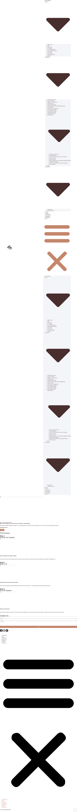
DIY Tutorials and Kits (51, 49)
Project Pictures (52, 164)
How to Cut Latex (53, 433)
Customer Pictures (50, 210)
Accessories (49, 52)
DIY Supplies (49, 48)
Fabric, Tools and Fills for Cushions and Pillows (59, 438)
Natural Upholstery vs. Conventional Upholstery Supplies (60, 160)
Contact (46, 213)
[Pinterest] (7, 630)
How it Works (47, 276)
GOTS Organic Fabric (51, 113)
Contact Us (4, 642)
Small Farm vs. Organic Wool (52, 108)
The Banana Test (50, 103)
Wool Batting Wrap (53, 155)
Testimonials (49, 209)
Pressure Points (50, 107)
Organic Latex (50, 44)
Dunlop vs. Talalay (50, 376)
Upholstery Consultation (54, 161)
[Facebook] (1, 630)
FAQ (31, 585)
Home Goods (49, 53)
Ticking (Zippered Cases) (52, 50)
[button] (57, 247)
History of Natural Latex (51, 104)
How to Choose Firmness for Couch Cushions (58, 156)
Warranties (4, 640)
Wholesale (4, 637)
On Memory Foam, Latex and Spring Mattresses (56, 381)
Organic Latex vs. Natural (52, 102)
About (46, 487)
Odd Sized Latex (53, 159)
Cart (46, 218)
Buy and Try (4, 639)
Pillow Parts (49, 322)
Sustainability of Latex (51, 99)
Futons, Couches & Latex (54, 154)
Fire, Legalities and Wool (52, 109)
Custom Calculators (51, 54)
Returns (3, 641)
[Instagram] (4, 630)
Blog (48, 165)
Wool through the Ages (51, 111)
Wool (48, 45)
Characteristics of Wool (51, 112)
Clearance (49, 55)
